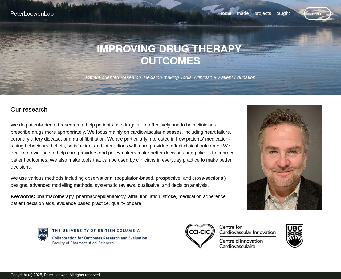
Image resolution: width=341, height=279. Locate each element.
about (317, 13)
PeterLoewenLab (32, 13)
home (226, 13)
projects (262, 13)
